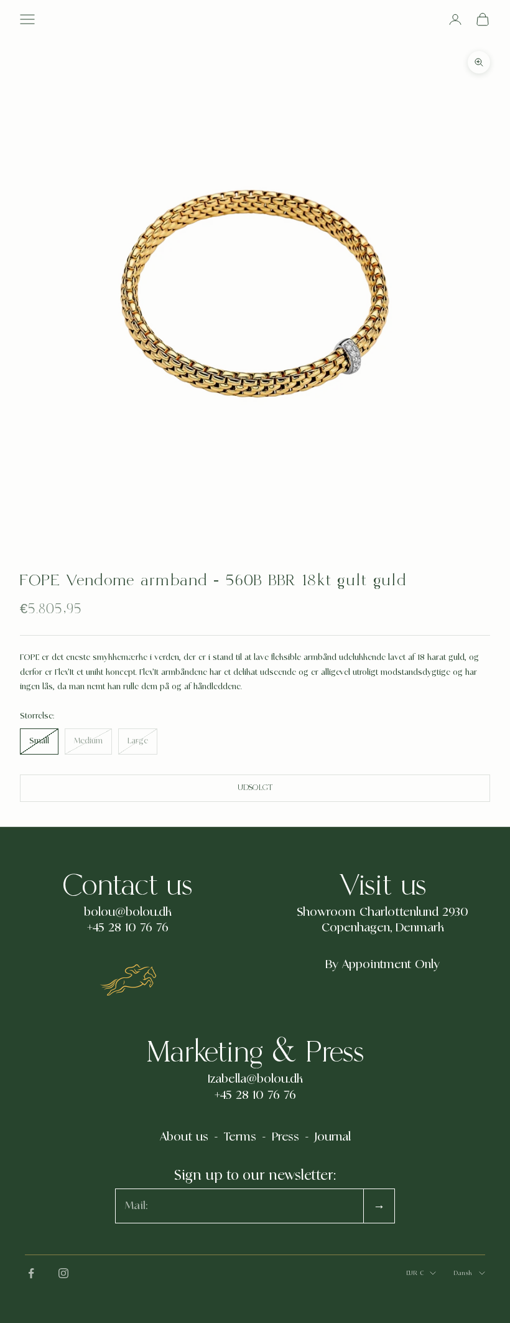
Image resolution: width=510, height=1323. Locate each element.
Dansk (463, 1272)
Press (285, 1137)
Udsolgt (255, 788)
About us (184, 1137)
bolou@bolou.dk (128, 912)
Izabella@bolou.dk (255, 1079)
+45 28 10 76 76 (128, 928)
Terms (240, 1137)
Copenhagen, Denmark (383, 928)
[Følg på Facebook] (31, 1273)
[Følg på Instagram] (63, 1273)
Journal (333, 1137)
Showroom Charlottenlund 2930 (382, 912)
